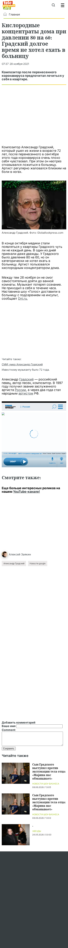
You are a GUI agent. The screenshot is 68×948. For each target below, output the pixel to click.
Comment (8, 730)
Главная (14, 14)
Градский (26, 379)
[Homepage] (9, 5)
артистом (25, 393)
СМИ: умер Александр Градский (22, 364)
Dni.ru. (23, 298)
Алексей (14, 554)
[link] (34, 205)
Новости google (38, 563)
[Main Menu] (62, 5)
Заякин (26, 554)
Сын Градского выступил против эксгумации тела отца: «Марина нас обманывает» (49, 771)
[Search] (53, 5)
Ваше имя (9, 726)
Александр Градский (13, 563)
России (20, 390)
